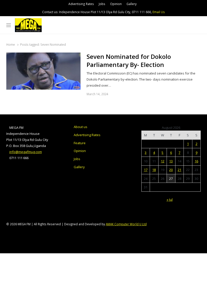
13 (171, 161)
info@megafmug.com (25, 152)
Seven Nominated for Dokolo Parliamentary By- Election (129, 61)
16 (196, 161)
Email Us (158, 12)
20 (171, 169)
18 (154, 169)
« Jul (170, 199)
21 (179, 169)
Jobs (102, 4)
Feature (80, 143)
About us (80, 127)
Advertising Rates (81, 4)
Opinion (116, 4)
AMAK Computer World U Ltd (126, 224)
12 (162, 161)
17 (145, 169)
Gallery (131, 4)
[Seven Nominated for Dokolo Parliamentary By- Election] (43, 55)
